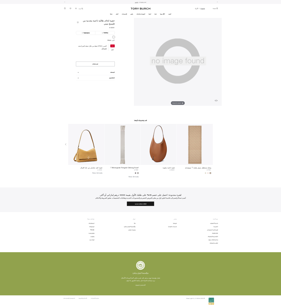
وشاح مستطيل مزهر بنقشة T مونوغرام (198, 168)
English (203, 8)
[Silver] (114, 37)
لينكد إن (92, 240)
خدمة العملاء (214, 223)
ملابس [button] (131, 14)
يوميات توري (132, 230)
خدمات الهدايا (172, 226)
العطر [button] (117, 14)
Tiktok (92, 230)
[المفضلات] (70, 9)
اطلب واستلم (214, 243)
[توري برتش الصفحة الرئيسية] (140, 8)
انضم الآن (104, 48)
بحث (80, 8)
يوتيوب (92, 236)
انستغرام (91, 223)
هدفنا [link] (111, 14)
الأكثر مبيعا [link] (162, 14)
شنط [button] (156, 14)
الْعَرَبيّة (196, 9)
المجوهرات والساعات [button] (141, 14)
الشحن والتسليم (213, 236)
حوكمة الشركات (95, 298)
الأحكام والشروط (83, 298)
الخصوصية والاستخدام (69, 298)
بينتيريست (91, 233)
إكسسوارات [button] (124, 14)
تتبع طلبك (215, 233)
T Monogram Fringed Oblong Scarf (124, 168)
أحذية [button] (150, 14)
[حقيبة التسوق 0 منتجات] (66, 9)
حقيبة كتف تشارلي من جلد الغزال (91, 168)
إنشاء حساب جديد (140, 204)
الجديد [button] (169, 14)
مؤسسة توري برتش (130, 226)
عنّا (135, 223)
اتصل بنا (215, 226)
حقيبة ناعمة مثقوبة (169, 168)
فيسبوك (91, 226)
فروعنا (214, 8)
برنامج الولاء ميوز (213, 240)
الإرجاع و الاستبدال (212, 230)
